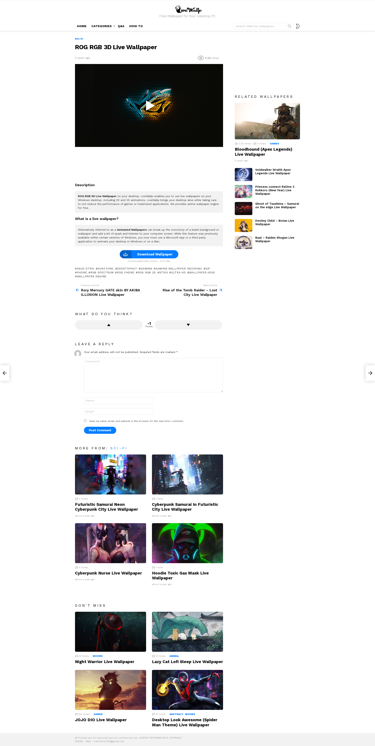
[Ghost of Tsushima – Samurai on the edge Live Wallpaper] (243, 208)
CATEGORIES (101, 26)
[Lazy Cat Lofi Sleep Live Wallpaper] (187, 632)
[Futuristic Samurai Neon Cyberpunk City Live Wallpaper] (110, 474)
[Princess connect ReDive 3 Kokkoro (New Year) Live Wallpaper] (243, 191)
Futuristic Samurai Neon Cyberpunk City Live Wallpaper (106, 507)
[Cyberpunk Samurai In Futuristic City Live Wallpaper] (187, 474)
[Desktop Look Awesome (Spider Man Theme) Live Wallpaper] (187, 690)
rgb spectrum (101, 272)
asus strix (85, 268)
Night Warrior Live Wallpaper (104, 661)
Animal (174, 656)
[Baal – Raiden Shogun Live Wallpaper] (243, 242)
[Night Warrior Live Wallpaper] (110, 632)
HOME (82, 26)
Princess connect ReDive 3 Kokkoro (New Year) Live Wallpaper (274, 190)
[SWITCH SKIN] (297, 26)
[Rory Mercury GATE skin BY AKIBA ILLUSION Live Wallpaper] (4, 373)
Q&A (121, 26)
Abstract (177, 714)
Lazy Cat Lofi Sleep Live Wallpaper (187, 661)
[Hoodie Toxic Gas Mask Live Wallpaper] (187, 543)
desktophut (127, 268)
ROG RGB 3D (147, 272)
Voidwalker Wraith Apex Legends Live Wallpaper (273, 171)
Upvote (109, 325)
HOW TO (136, 26)
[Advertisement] (149, 163)
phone (82, 272)
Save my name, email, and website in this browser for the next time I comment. (136, 421)
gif (207, 268)
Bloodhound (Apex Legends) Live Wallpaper (263, 151)
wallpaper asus (202, 272)
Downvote (188, 325)
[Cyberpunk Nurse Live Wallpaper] (110, 543)
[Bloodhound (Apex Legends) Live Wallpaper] (267, 121)
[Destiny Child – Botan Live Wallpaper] (243, 225)
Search (289, 27)
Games (98, 714)
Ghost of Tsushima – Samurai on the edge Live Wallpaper (277, 205)
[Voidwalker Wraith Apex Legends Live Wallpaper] (243, 174)
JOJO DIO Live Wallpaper (101, 719)
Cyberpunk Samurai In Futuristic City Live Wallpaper (185, 507)
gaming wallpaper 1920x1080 (179, 268)
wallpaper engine (91, 276)
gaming (146, 268)
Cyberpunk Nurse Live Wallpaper (108, 573)
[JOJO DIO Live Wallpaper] (110, 690)
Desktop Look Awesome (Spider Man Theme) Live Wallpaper (184, 722)
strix (163, 272)
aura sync (105, 268)
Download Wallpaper (154, 254)
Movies (98, 656)
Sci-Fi (118, 448)
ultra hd (178, 272)
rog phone (125, 272)
